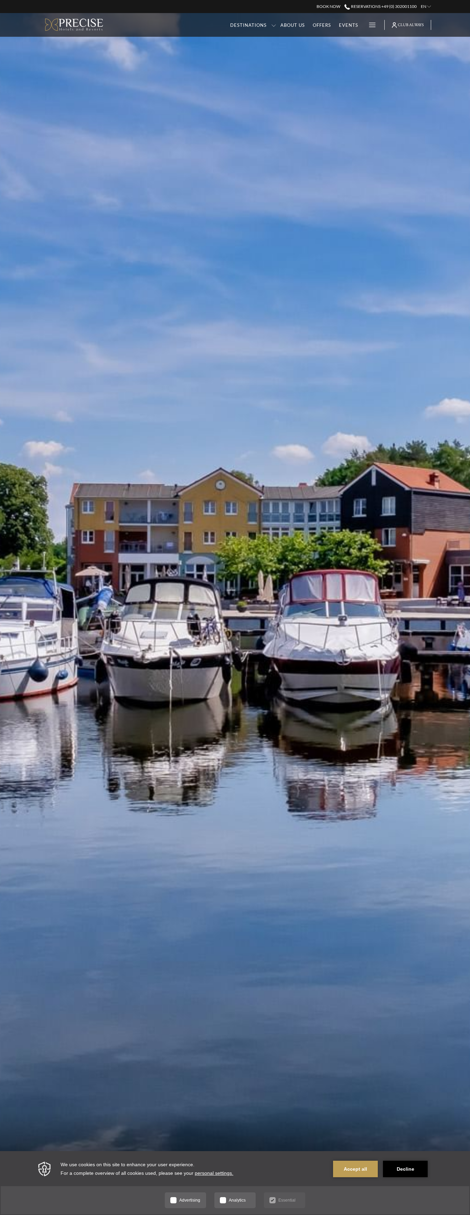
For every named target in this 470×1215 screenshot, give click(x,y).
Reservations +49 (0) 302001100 (383, 6)
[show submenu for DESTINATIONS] (274, 25)
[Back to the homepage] (74, 25)
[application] (235, 1183)
